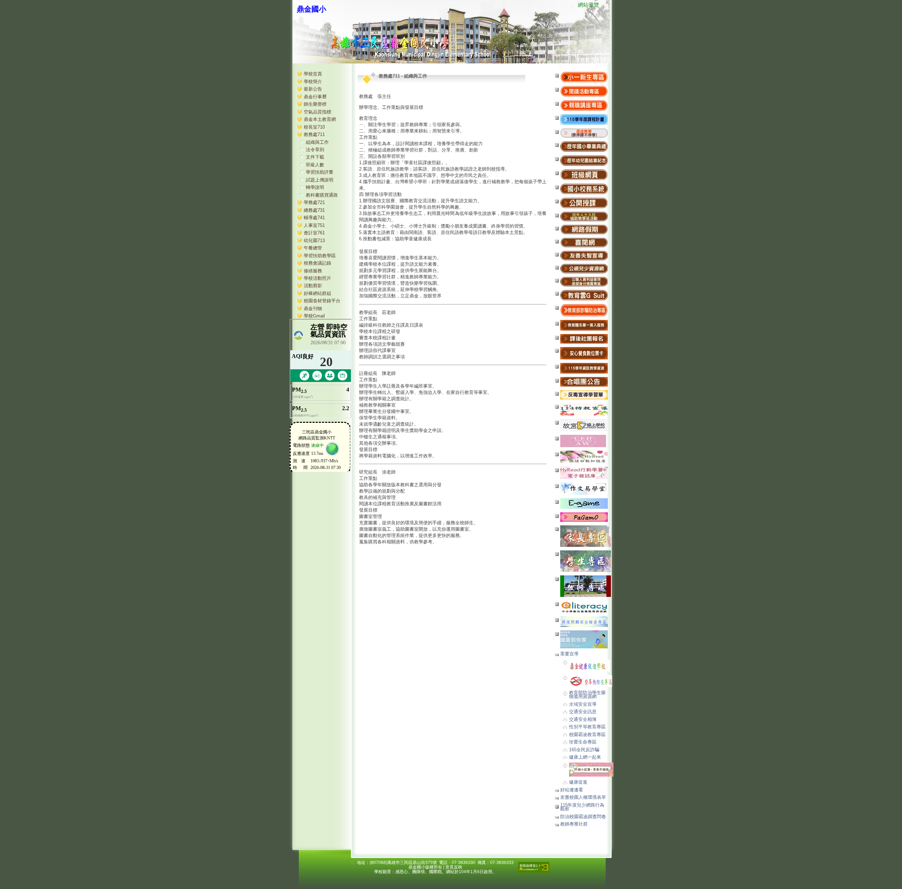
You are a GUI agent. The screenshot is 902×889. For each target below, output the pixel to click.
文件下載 (315, 157)
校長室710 (314, 127)
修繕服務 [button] (313, 270)
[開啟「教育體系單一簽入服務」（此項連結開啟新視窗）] (584, 325)
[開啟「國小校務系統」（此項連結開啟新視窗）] (584, 188)
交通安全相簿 (583, 719)
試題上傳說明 (319, 180)
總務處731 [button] (314, 210)
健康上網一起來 (585, 757)
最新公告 (313, 89)
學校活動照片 (317, 278)
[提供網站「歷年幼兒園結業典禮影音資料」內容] (584, 160)
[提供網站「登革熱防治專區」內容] (590, 680)
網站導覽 (588, 5)
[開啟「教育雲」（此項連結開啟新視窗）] (584, 295)
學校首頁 (313, 73)
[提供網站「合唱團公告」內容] (584, 381)
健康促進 (578, 782)
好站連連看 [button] (571, 789)
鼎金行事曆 (315, 96)
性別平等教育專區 (587, 726)
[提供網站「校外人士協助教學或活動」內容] (584, 216)
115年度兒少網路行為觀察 (582, 806)
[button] (584, 132)
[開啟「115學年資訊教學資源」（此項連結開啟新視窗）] (584, 368)
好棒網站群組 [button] (317, 293)
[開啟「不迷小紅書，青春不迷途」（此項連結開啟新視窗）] (591, 769)
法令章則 (315, 149)
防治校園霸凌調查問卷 (583, 816)
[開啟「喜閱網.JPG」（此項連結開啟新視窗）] (584, 242)
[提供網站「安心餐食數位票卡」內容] (584, 353)
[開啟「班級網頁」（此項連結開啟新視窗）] (584, 174)
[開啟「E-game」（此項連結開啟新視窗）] (584, 503)
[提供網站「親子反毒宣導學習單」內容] (584, 394)
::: (571, 5)
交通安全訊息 (583, 711)
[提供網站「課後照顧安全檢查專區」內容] (584, 621)
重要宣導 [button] (569, 653)
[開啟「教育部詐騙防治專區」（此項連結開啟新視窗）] (584, 310)
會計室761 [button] (314, 232)
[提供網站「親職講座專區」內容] (584, 105)
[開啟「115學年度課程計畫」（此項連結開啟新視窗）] (584, 119)
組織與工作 (317, 142)
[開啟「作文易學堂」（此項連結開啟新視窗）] (584, 488)
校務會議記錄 (317, 263)
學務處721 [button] (314, 202)
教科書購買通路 (322, 195)
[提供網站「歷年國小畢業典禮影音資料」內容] (584, 146)
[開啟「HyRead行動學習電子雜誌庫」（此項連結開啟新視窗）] (584, 472)
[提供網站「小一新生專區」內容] (584, 77)
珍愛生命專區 (583, 742)
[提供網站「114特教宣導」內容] (584, 409)
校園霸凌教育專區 (587, 734)
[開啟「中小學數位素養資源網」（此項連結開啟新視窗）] (584, 606)
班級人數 (315, 164)
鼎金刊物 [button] (313, 308)
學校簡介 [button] (313, 81)
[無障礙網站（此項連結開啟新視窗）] (533, 867)
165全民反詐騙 (584, 749)
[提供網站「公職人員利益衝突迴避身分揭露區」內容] (584, 281)
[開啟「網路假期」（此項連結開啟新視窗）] (584, 229)
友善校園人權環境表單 (583, 797)
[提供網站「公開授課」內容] (584, 202)
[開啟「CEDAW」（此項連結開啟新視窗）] (583, 440)
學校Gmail (314, 316)
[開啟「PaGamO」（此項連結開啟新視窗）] (584, 516)
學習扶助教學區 (320, 255)
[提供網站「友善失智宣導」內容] (584, 255)
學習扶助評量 (319, 172)
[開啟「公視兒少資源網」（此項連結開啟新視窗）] (584, 268)
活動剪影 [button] (313, 285)
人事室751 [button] (314, 225)
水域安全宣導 (583, 704)
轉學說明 (315, 187)
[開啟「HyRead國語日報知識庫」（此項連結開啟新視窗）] (584, 456)
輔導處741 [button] (314, 217)
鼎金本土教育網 (320, 119)
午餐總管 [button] (313, 248)
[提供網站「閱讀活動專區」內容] (584, 91)
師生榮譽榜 (315, 104)
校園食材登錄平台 (322, 300)
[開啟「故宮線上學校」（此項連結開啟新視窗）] (584, 424)
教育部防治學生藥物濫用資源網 (587, 694)
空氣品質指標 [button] (317, 112)
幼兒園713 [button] (314, 240)
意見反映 (453, 867)
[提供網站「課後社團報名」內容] (584, 338)
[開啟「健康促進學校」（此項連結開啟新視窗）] (589, 665)
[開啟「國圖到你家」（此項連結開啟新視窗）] (584, 639)
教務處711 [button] (314, 134)
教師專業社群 (574, 824)
